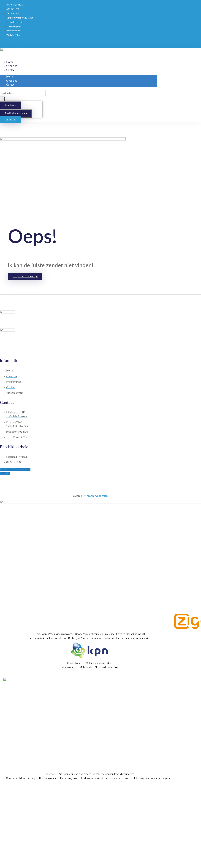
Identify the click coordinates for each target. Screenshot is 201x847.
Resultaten (10, 105)
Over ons (11, 66)
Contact (10, 70)
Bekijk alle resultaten (16, 113)
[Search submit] (2, 99)
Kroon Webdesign (97, 496)
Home (10, 62)
